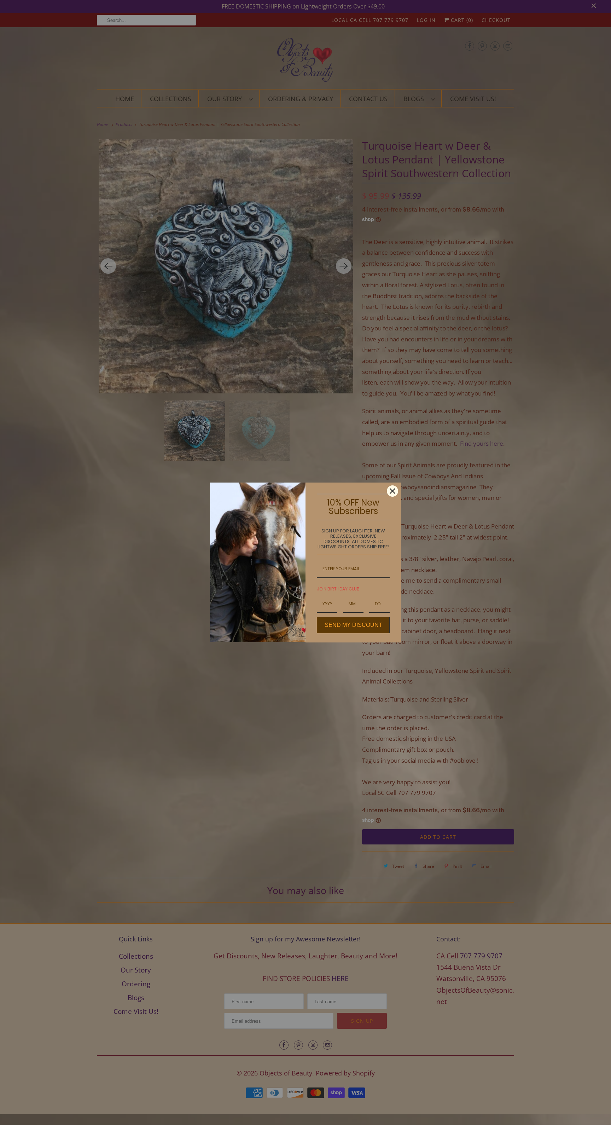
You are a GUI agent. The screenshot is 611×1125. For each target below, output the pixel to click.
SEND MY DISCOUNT (353, 625)
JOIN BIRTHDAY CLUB (338, 589)
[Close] (392, 491)
